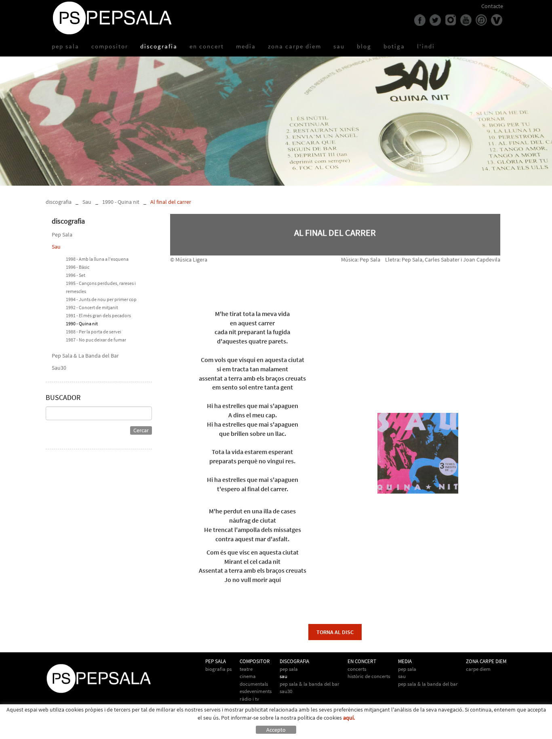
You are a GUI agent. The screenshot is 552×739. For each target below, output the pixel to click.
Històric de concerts (369, 676)
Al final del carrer (170, 201)
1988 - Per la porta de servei (93, 332)
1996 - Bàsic (77, 267)
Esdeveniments (256, 691)
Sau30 (59, 367)
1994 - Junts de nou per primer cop (101, 299)
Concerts (357, 669)
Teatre (246, 669)
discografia (59, 201)
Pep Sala (62, 234)
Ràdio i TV (249, 698)
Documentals (254, 683)
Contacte (492, 6)
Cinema (248, 676)
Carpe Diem (478, 669)
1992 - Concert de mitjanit (92, 307)
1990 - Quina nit (120, 201)
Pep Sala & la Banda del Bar (428, 683)
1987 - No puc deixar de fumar (96, 340)
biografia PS (218, 669)
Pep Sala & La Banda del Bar (85, 355)
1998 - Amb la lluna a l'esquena (97, 259)
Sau (86, 201)
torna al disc (335, 632)
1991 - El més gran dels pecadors (98, 315)
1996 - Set (75, 275)
